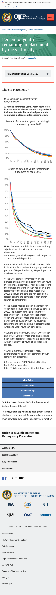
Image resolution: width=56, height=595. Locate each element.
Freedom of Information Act (14, 571)
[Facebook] (5, 479)
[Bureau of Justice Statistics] (28, 508)
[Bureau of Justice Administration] (11, 507)
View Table (28, 380)
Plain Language (8, 546)
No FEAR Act (7, 565)
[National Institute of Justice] (45, 507)
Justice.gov (7, 584)
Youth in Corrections (35, 30)
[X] (13, 479)
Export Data (28, 395)
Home (4, 30)
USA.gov (5, 577)
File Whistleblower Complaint (14, 540)
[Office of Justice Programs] (7, 17)
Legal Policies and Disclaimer (14, 559)
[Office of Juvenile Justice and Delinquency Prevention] (10, 517)
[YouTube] (22, 479)
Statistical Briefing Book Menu (22, 74)
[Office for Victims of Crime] (28, 517)
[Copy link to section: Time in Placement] (28, 89)
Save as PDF (28, 385)
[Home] (29, 17)
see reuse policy (31, 58)
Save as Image (28, 390)
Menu (50, 17)
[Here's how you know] (28, 4)
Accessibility (7, 534)
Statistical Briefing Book (17, 30)
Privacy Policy (8, 552)
